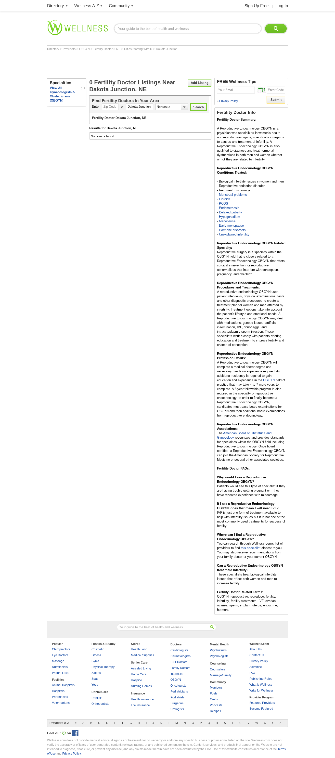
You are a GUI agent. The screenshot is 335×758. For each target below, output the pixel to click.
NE (118, 49)
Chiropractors (61, 649)
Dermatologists (180, 656)
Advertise (255, 667)
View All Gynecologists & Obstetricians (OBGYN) (62, 94)
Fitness (96, 655)
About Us (255, 649)
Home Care (138, 674)
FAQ (252, 673)
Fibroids (224, 199)
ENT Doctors (178, 662)
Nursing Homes (141, 686)
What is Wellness (260, 684)
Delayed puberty (230, 212)
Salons (96, 673)
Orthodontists (100, 704)
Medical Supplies (142, 655)
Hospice (136, 680)
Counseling (218, 663)
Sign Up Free (257, 5)
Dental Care (99, 692)
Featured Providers (262, 703)
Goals (214, 699)
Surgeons (176, 703)
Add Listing (199, 83)
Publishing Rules (260, 678)
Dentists (96, 698)
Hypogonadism (229, 217)
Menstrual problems (233, 194)
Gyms (95, 661)
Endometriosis (229, 208)
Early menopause (231, 225)
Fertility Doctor (103, 49)
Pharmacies (60, 697)
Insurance (138, 693)
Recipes (215, 711)
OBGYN (84, 49)
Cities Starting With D (138, 49)
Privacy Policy (227, 101)
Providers (69, 49)
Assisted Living (141, 668)
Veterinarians (61, 703)
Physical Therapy (103, 667)
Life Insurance (140, 705)
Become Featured (261, 708)
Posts (213, 693)
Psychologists (219, 656)
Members (216, 687)
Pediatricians (179, 691)
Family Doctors (180, 668)
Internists (176, 674)
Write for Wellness (261, 690)
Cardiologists (179, 650)
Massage (58, 661)
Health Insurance (142, 699)
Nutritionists (60, 667)
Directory (55, 5)
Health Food (139, 649)
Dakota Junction (167, 49)
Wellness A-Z (86, 5)
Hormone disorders (232, 230)
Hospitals (58, 691)
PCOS (223, 203)
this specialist (250, 548)
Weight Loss (60, 673)
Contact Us (256, 655)
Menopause (227, 221)
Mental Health (219, 644)
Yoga (94, 684)
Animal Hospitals (63, 685)
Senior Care (139, 662)
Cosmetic (97, 649)
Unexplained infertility (234, 234)
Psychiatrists (218, 650)
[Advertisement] (136, 64)
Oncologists (178, 685)
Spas (94, 678)
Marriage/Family (221, 675)
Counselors (217, 669)
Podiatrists (177, 697)
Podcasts (216, 705)
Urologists (177, 709)
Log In (282, 5)
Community (119, 5)
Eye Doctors (60, 655)
